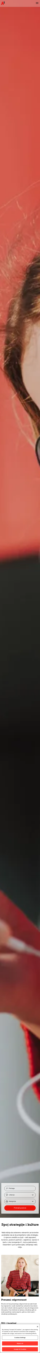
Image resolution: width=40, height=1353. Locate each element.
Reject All (20, 1343)
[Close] (37, 1326)
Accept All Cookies (20, 1349)
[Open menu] (37, 3)
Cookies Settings (20, 1337)
